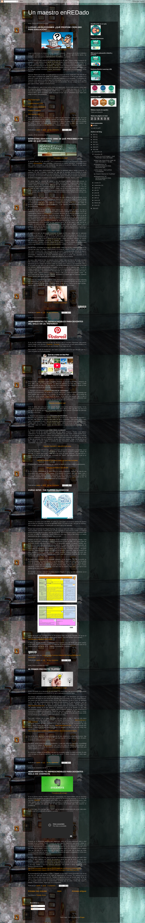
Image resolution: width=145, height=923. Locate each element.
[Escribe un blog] (65, 130)
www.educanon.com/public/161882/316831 (40, 639)
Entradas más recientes (37, 891)
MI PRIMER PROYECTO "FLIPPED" (44, 669)
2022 (94, 134)
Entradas (35, 906)
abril (95, 197)
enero (96, 205)
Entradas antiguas (79, 891)
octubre (96, 183)
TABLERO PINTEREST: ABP (57, 403)
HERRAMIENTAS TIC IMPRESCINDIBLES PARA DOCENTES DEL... (102, 166)
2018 (94, 142)
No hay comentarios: (53, 130)
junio (95, 193)
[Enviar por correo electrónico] (63, 130)
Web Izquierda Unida (34, 114)
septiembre (97, 185)
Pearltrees (50, 344)
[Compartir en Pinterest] (71, 130)
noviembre (97, 154)
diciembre (97, 151)
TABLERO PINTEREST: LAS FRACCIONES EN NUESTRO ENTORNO (57, 460)
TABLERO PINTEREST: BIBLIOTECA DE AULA (57, 446)
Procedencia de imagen (59, 49)
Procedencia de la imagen (59, 793)
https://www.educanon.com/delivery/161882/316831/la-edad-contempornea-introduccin (52, 731)
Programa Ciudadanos (34, 110)
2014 (94, 208)
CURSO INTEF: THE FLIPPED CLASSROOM (48, 490)
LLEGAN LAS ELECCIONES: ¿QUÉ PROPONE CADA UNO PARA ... (104, 157)
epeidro (95, 125)
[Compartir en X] (67, 130)
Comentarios (36, 909)
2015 (94, 149)
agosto (96, 188)
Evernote (56, 344)
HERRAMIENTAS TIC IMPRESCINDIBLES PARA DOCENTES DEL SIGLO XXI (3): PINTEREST (55, 322)
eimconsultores (38, 163)
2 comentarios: (51, 885)
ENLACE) (37, 800)
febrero (96, 203)
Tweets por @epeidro (97, 112)
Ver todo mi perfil (95, 128)
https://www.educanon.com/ (63, 725)
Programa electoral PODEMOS (37, 107)
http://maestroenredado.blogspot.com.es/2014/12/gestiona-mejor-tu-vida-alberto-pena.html (53, 870)
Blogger (82, 917)
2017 (94, 144)
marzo (96, 200)
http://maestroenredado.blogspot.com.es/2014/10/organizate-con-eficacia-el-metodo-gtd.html (54, 868)
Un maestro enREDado (58, 12)
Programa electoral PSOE (35, 103)
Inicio (59, 891)
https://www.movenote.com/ (36, 705)
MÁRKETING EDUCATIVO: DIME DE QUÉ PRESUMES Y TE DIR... (105, 161)
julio (95, 190)
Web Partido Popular (34, 100)
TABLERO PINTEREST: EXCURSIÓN (57, 468)
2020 (94, 137)
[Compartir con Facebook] (69, 130)
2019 (94, 139)
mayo (96, 195)
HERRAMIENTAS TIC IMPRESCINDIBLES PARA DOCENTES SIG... (102, 178)
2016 (94, 147)
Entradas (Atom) (41, 895)
